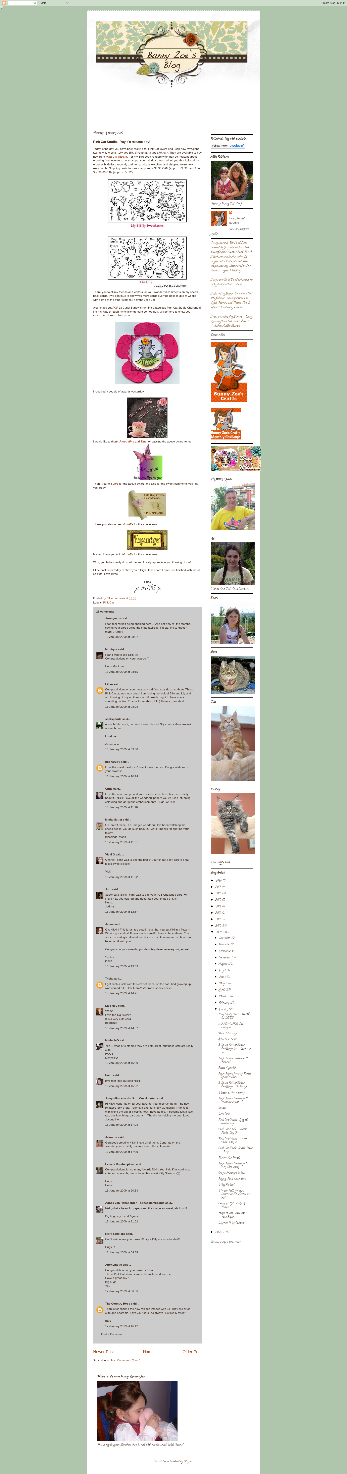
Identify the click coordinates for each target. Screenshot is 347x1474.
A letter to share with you (232, 1093)
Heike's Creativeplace (120, 1164)
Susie (114, 483)
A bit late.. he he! (227, 1039)
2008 (218, 1232)
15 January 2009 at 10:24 (121, 776)
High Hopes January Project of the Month (234, 1075)
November (225, 944)
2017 (218, 887)
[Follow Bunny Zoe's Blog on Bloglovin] (228, 148)
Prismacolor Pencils (229, 1158)
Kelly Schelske (115, 1233)
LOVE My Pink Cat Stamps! (230, 1026)
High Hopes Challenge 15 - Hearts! (234, 1060)
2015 (218, 900)
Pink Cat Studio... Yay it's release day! (233, 1122)
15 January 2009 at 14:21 (121, 993)
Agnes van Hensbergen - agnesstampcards (134, 1202)
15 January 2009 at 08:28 (121, 706)
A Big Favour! (226, 1185)
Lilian (109, 684)
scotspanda (113, 719)
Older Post (192, 1352)
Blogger (188, 1461)
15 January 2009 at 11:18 (121, 807)
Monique (111, 649)
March (223, 996)
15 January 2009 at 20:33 (121, 1190)
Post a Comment (111, 1334)
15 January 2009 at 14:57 (121, 1028)
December (224, 938)
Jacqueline (126, 441)
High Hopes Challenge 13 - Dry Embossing (234, 1165)
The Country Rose (117, 1303)
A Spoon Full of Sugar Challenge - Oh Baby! (232, 1085)
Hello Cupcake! (227, 1068)
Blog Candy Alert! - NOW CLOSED (234, 1016)
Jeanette (111, 1137)
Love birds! (224, 1114)
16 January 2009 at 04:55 (121, 1252)
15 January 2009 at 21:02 (121, 1221)
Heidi (108, 1075)
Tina (144, 441)
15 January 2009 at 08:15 (121, 671)
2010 (218, 926)
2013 (218, 913)
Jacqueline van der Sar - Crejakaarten (130, 1098)
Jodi (108, 889)
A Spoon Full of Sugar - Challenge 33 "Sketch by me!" (233, 1194)
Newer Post (103, 1352)
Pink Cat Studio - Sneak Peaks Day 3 (232, 1131)
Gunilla (128, 524)
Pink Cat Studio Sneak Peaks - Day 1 (235, 1150)
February (224, 1003)
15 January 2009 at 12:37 (121, 911)
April (222, 990)
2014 (218, 906)
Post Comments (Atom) (125, 1360)
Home (148, 1352)
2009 (218, 932)
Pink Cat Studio (116, 156)
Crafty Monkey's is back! (232, 1173)
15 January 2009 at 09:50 (121, 749)
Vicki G (110, 854)
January (224, 1009)
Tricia (109, 978)
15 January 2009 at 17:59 (121, 1151)
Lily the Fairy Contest (231, 1223)
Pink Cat (108, 602)
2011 (218, 919)
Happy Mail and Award (232, 1179)
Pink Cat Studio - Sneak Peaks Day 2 (232, 1141)
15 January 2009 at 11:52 (121, 877)
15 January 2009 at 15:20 (121, 1062)
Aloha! (222, 1108)
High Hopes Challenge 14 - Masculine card (234, 1100)
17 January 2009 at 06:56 (121, 1291)
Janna (109, 924)
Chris (108, 788)
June (222, 977)
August (223, 964)
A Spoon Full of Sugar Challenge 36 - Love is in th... (234, 1049)
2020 (218, 881)
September (225, 957)
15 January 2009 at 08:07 (121, 636)
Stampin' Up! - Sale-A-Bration (232, 1206)
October (223, 951)
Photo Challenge (227, 1033)
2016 (218, 893)
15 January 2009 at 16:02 (121, 1086)
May (222, 983)
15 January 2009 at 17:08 (121, 1124)
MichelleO (112, 1040)
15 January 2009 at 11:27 (121, 842)
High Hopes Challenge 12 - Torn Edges (234, 1215)
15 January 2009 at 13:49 (121, 966)
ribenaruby (112, 761)
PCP (115, 307)
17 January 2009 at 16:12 (121, 1326)
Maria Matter (113, 819)
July (222, 970)
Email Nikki (218, 335)
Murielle (127, 554)
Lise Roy (111, 1005)
